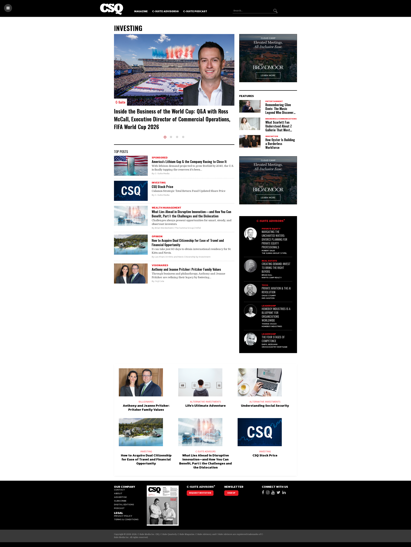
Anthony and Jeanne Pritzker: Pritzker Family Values (186, 269)
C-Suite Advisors (271, 221)
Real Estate (269, 261)
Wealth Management (166, 208)
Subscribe (120, 501)
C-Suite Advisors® (165, 11)
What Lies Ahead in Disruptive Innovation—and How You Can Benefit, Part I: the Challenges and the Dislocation (191, 213)
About (118, 493)
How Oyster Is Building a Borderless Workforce (280, 143)
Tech (265, 285)
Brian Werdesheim (164, 228)
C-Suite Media (162, 173)
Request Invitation (200, 492)
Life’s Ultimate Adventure (205, 405)
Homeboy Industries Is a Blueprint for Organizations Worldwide (276, 314)
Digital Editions (124, 504)
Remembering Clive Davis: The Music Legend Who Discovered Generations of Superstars (281, 112)
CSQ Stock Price (162, 186)
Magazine (141, 11)
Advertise (120, 497)
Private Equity (271, 228)
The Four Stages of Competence (273, 339)
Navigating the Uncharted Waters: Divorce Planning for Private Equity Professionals (274, 239)
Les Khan (159, 256)
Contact (119, 489)
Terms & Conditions (126, 519)
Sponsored (160, 157)
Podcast (119, 508)
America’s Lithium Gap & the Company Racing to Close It (189, 161)
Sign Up (231, 492)
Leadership (269, 305)
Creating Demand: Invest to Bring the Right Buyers (276, 268)
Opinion (157, 236)
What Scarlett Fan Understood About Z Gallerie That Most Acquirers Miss (278, 128)
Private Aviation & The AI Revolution (276, 290)
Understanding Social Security (265, 405)
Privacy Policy (123, 516)
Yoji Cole (159, 281)
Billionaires (146, 401)
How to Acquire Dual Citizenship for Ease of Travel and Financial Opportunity (188, 242)
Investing (159, 182)
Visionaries (160, 265)
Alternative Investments (205, 401)
